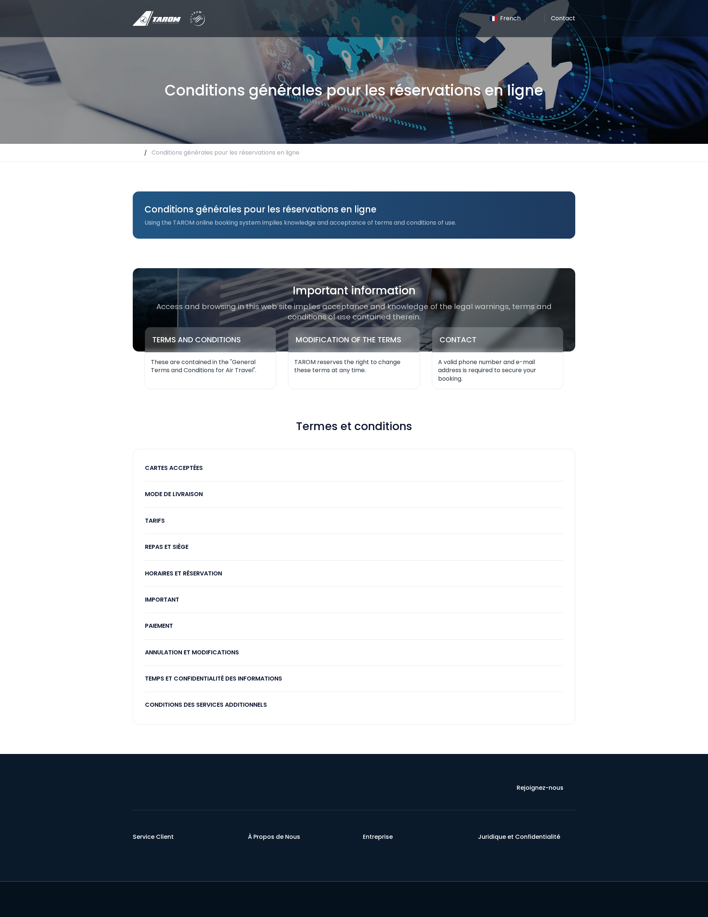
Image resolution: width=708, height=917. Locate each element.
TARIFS (155, 520)
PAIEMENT (159, 626)
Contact (563, 18)
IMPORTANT (162, 599)
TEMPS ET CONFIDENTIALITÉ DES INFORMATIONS (213, 678)
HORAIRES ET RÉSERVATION (183, 573)
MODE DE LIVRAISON (174, 494)
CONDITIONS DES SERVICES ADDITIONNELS (206, 704)
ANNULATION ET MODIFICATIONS (192, 652)
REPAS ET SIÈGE (166, 547)
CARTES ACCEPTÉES (174, 468)
